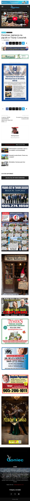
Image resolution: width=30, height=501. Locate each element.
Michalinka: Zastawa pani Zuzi (17, 162)
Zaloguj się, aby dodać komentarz (15, 177)
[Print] (20, 43)
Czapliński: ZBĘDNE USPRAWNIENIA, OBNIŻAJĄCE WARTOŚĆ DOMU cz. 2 (7, 119)
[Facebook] (7, 43)
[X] (10, 43)
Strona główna (4, 9)
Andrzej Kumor (6, 40)
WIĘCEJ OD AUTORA (20, 144)
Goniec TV (10, 9)
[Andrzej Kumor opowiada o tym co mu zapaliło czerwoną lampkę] (4, 150)
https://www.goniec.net (15, 137)
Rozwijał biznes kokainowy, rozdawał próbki (22, 118)
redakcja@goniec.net (19, 484)
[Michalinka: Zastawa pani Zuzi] (4, 163)
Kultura (3, 158)
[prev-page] (2, 169)
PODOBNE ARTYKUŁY (10, 144)
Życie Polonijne (9, 32)
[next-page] (4, 169)
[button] (2, 7)
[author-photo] (15, 133)
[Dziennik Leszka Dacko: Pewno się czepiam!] (4, 157)
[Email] (16, 43)
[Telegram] (23, 43)
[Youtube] (18, 494)
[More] (26, 43)
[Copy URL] (13, 43)
